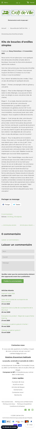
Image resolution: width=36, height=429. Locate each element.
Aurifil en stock (18, 384)
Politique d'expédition (24, 404)
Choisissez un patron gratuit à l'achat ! (15, 324)
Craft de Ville (20, 415)
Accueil (4, 28)
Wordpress (18, 217)
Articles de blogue (18, 387)
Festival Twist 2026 (8, 293)
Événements (18, 390)
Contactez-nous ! (18, 392)
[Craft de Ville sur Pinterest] (29, 410)
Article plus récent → (27, 225)
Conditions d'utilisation (17, 406)
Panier (32, 2)
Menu (6, 2)
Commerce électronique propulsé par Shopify (17, 418)
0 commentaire (7, 214)
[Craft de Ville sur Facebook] (25, 410)
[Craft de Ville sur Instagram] (33, 410)
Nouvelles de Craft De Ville (18, 28)
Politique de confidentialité (24, 401)
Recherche (18, 395)
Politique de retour (9, 404)
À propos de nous (18, 382)
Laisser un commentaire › (10, 240)
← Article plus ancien (9, 225)
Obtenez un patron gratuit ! (11, 330)
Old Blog (10, 217)
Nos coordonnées (7, 401)
